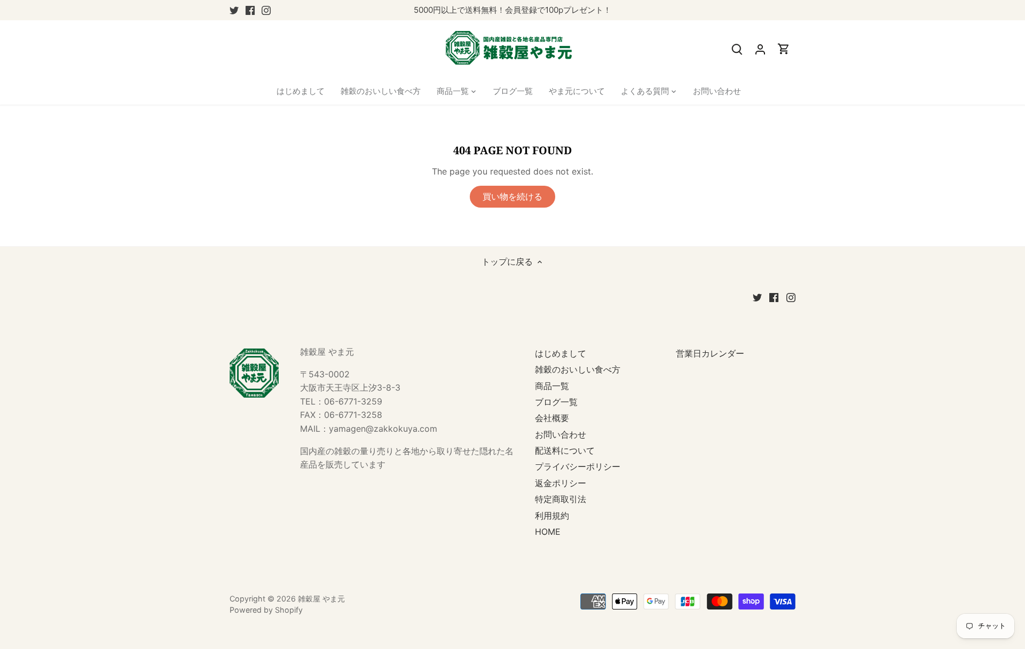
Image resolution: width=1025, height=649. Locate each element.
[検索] (736, 49)
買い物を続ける (512, 196)
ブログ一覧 (556, 402)
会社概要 (552, 418)
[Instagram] (266, 10)
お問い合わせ (560, 434)
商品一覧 (552, 386)
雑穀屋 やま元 (321, 598)
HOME (548, 531)
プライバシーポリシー (577, 466)
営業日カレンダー (710, 353)
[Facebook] (250, 10)
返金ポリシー (560, 483)
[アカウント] (760, 49)
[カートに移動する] (783, 49)
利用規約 (552, 515)
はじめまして (560, 353)
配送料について (565, 450)
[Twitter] (234, 10)
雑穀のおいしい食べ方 (577, 369)
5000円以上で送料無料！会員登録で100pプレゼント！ (512, 10)
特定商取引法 (560, 499)
